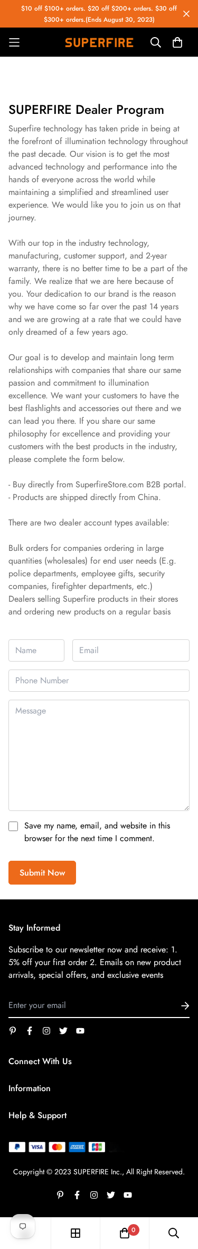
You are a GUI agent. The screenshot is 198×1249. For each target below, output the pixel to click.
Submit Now (42, 873)
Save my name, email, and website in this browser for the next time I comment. (97, 831)
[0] (124, 1233)
